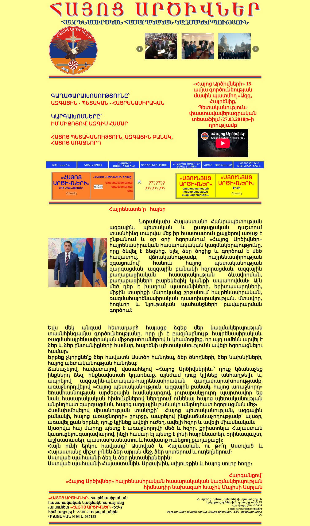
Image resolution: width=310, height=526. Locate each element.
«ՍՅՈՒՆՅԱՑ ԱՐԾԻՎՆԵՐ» (195, 186)
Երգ (130, 190)
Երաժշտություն (122, 186)
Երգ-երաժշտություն (119, 182)
